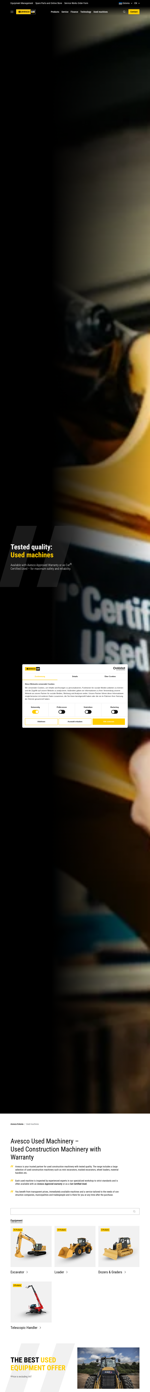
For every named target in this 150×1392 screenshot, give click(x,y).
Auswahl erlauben (75, 722)
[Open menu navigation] (12, 11)
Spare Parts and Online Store (48, 3)
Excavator (17, 1272)
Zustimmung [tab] (40, 676)
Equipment (16, 1220)
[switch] (61, 712)
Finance (74, 12)
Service (65, 12)
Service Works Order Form (76, 3)
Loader (59, 1272)
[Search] (134, 1211)
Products (55, 12)
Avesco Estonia (17, 1124)
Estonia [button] (126, 3)
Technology (85, 12)
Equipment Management (22, 3)
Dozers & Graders (110, 1272)
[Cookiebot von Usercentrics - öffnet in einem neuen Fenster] (115, 669)
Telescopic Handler (24, 1328)
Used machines (101, 12)
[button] (124, 11)
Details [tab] (75, 676)
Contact (134, 11)
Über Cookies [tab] (110, 676)
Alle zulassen (108, 722)
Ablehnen (41, 722)
